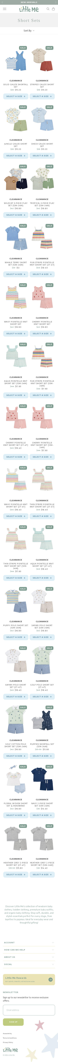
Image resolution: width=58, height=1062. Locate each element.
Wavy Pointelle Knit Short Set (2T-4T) (16, 505)
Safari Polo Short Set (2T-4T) (15, 686)
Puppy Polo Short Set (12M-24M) (15, 626)
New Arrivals (29, 2)
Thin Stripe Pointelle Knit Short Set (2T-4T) (42, 505)
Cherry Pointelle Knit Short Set (42, 323)
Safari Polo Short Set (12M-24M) (42, 626)
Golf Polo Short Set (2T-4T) (42, 686)
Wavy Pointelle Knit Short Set (16, 323)
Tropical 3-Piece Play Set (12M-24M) (42, 204)
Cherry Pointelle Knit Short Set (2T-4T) (15, 444)
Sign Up (13, 1022)
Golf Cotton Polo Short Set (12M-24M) (16, 745)
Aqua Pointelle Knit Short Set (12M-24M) (16, 382)
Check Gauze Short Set (42, 145)
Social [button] (8, 964)
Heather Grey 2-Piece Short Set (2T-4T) (16, 864)
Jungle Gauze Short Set (15, 145)
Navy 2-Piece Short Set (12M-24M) (42, 804)
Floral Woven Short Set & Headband (16, 804)
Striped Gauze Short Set (42, 85)
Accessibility (7, 1033)
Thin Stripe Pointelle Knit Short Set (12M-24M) (15, 566)
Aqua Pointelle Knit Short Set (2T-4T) (42, 565)
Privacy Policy (8, 1042)
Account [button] (9, 942)
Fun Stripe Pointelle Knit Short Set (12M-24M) (42, 383)
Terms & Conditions (10, 1038)
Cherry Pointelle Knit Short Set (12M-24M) (42, 445)
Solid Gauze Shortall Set (15, 85)
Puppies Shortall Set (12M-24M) (42, 745)
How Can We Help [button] (14, 950)
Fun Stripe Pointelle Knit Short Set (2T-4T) (42, 263)
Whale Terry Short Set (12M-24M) (16, 263)
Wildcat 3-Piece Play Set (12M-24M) (16, 204)
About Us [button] (9, 957)
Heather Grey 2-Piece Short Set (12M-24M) (42, 864)
